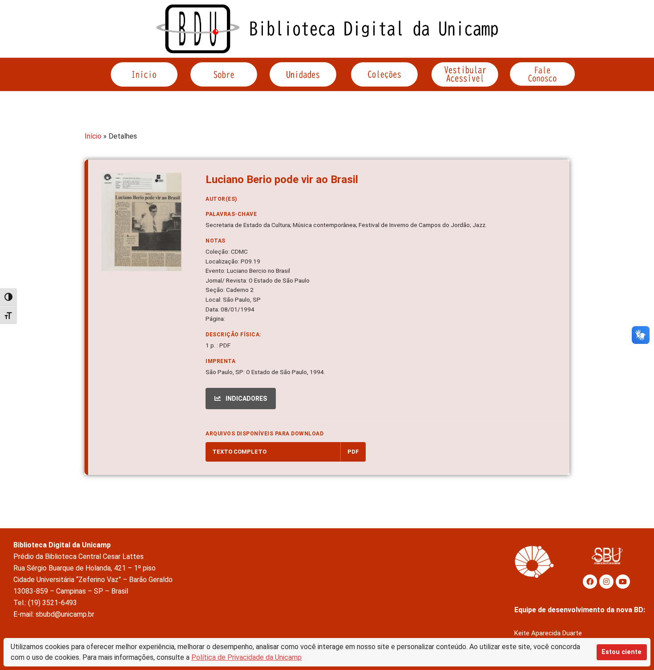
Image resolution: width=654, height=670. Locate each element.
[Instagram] (606, 581)
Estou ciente (622, 652)
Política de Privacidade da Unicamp (246, 657)
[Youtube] (623, 581)
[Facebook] (590, 581)
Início (93, 136)
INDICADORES (245, 398)
